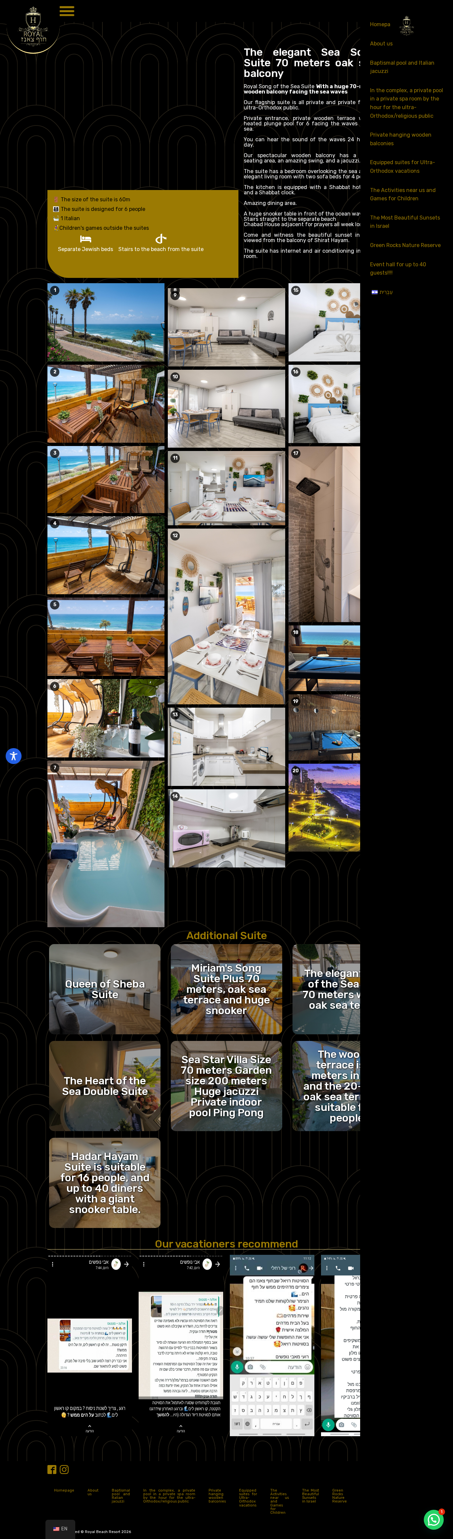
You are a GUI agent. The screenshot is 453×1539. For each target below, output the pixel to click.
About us (381, 43)
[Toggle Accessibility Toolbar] (13, 756)
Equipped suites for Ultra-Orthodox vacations (402, 166)
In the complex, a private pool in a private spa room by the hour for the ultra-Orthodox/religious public (406, 103)
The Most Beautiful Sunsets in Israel (405, 222)
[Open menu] (66, 11)
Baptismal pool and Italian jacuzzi (402, 67)
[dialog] (406, 769)
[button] (434, 1520)
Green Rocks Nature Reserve (405, 245)
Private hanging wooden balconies (400, 139)
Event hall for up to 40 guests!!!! (398, 268)
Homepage (64, 1490)
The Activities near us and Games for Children (403, 194)
